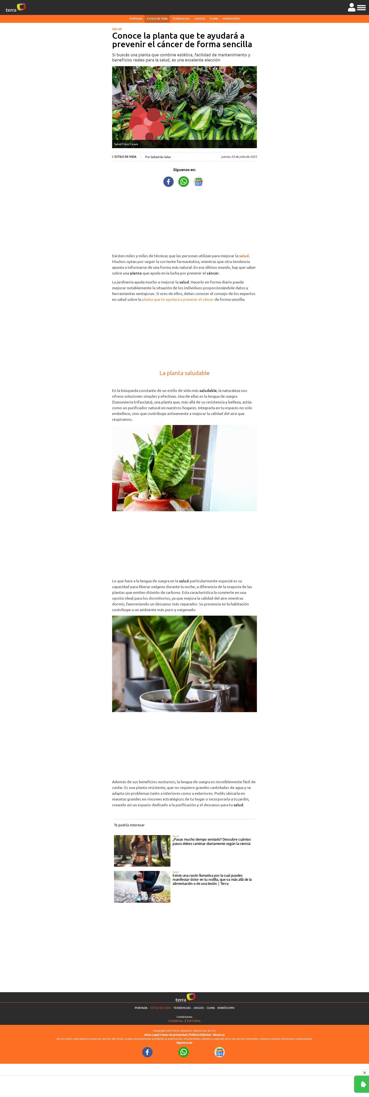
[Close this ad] (365, 1073)
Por (158, 156)
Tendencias (181, 18)
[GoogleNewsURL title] (198, 181)
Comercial (175, 1021)
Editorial (194, 1021)
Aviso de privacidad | (175, 1035)
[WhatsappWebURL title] (183, 181)
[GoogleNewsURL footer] (219, 1052)
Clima (214, 18)
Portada (135, 18)
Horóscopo (231, 18)
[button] (361, 7)
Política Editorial (200, 1035)
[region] (184, 219)
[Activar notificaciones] (342, 1084)
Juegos (199, 18)
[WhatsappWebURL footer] (183, 1052)
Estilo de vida (157, 18)
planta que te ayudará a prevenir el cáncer (178, 299)
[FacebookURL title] (168, 181)
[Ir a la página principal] (16, 7)
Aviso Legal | (152, 1035)
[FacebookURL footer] (147, 1052)
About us (219, 1035)
